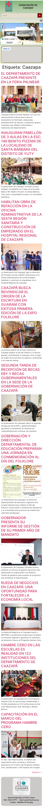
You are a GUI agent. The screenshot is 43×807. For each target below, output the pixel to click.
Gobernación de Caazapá (28, 6)
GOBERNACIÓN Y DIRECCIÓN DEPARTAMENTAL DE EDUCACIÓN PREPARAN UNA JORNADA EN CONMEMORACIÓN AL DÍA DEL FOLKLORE (21, 448)
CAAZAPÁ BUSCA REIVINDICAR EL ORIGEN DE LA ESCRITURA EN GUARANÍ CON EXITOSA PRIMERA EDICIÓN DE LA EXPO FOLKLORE (19, 302)
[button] (41, 20)
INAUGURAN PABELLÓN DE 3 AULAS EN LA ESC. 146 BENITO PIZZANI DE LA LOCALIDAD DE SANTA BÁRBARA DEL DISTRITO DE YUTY (21, 143)
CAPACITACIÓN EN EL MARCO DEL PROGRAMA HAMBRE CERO (19, 720)
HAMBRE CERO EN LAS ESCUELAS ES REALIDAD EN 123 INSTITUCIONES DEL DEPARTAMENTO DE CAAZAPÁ (20, 655)
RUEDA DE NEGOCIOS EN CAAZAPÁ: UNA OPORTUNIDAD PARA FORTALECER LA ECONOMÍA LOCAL (19, 591)
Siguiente (37, 772)
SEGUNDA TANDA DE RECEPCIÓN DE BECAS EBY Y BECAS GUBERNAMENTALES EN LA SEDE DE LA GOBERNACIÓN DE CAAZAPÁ (20, 378)
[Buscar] (39, 15)
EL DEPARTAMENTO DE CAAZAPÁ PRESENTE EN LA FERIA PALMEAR (20, 77)
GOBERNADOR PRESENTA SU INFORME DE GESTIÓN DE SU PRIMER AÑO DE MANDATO (20, 526)
